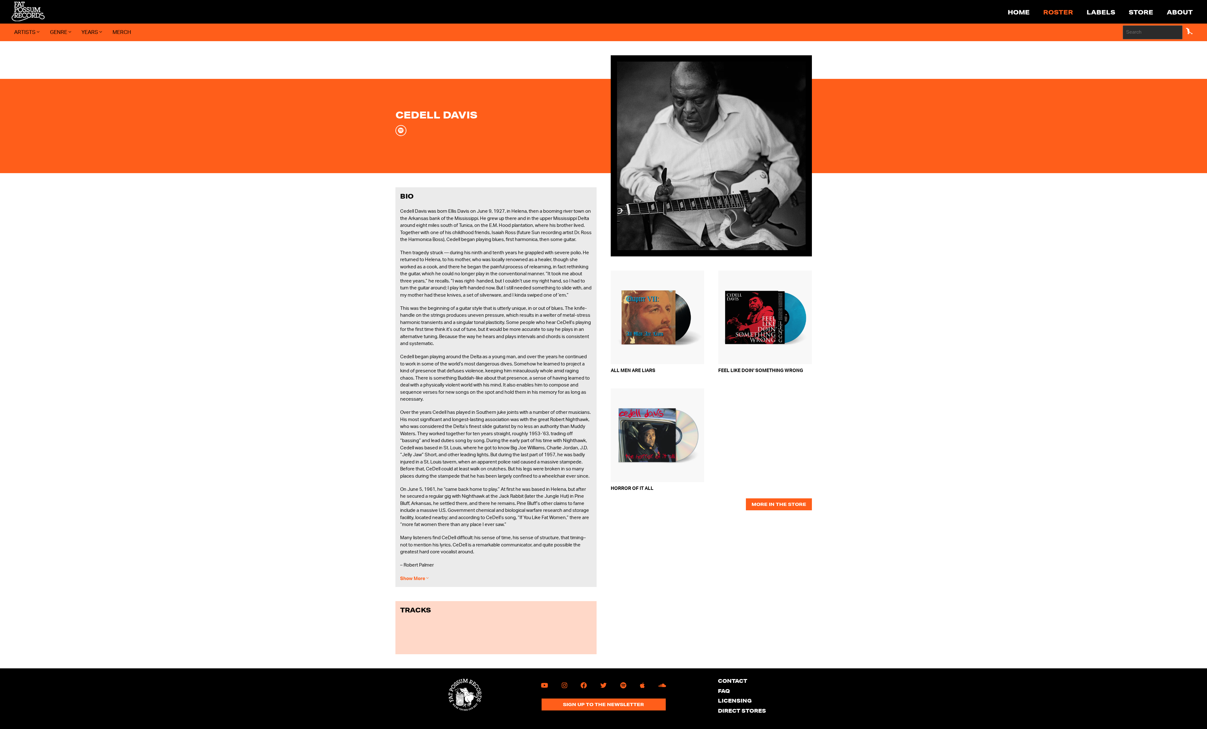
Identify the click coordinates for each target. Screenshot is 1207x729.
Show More (413, 578)
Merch (122, 32)
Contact (732, 680)
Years (90, 32)
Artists (25, 32)
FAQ (724, 691)
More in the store (779, 504)
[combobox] (1152, 32)
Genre (59, 32)
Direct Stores (742, 710)
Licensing (735, 700)
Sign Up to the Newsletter (603, 704)
